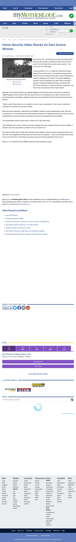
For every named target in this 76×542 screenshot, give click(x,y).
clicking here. (65, 199)
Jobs (58, 480)
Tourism (4, 503)
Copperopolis (50, 505)
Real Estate (60, 487)
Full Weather (54, 29)
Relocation (49, 520)
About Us (21, 531)
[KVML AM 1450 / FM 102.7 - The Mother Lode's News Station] (38, 384)
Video (69, 487)
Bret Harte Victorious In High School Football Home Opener (25, 231)
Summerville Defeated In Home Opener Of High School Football (26, 234)
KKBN (36, 497)
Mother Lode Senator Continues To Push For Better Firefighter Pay (27, 221)
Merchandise (61, 482)
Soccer (15, 500)
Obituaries (5, 495)
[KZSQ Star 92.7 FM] (9, 389)
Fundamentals (50, 512)
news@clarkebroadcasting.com (19, 204)
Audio (70, 480)
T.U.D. (69, 493)
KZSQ (36, 495)
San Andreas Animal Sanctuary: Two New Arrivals (22, 225)
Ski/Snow (16, 487)
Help (63, 531)
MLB (14, 493)
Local (5, 23)
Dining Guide (58, 8)
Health (26, 485)
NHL (14, 497)
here (7, 142)
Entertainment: (40, 478)
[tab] (9, 348)
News (5, 8)
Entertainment (43, 8)
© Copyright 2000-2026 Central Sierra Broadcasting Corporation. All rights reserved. (38, 539)
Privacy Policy (38, 531)
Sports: (15, 489)
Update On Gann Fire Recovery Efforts (18, 228)
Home (13, 531)
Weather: (16, 478)
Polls (36, 499)
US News (25, 23)
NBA (14, 495)
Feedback (29, 531)
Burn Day (15, 480)
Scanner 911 (71, 482)
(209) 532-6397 (47, 202)
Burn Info (53, 32)
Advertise (56, 531)
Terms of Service (32, 535)
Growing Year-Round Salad (14, 218)
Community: (28, 478)
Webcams (67, 23)
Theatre (37, 482)
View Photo (17, 82)
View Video (18, 84)
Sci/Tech (4, 501)
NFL (14, 491)
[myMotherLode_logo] (38, 15)
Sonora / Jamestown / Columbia (49, 487)
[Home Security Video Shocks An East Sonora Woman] (17, 77)
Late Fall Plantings (12, 215)
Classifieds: (61, 478)
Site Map (48, 531)
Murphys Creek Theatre (9, 357)
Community (28, 8)
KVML (36, 493)
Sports (15, 8)
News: (4, 478)
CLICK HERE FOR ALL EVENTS (38, 374)
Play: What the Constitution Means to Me (16, 354)
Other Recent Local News (14, 210)
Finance (48, 514)
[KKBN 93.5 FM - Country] (24, 389)
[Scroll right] (74, 8)
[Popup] (71, 16)
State (14, 23)
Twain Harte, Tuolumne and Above (49, 493)
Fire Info (26, 503)
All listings (49, 482)
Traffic (56, 23)
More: (70, 478)
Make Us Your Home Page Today (14, 304)
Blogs (25, 487)
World (36, 23)
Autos (59, 485)
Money (46, 23)
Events (26, 480)
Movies (37, 480)
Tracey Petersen (14, 195)
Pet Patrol (27, 501)
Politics (4, 493)
